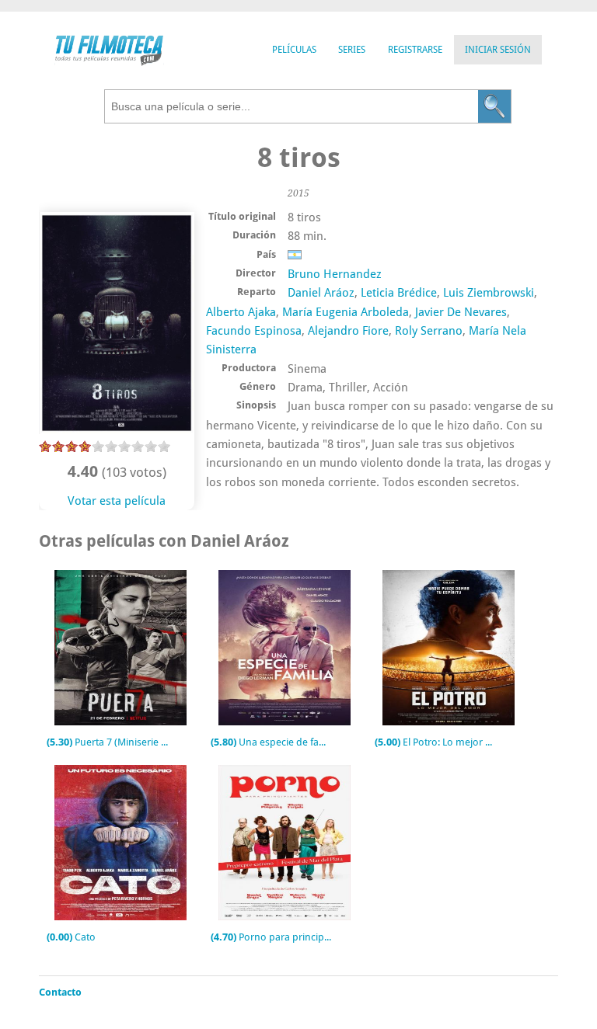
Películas (294, 49)
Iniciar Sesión (498, 49)
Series (351, 49)
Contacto (60, 992)
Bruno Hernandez (335, 274)
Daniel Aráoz (321, 293)
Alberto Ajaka (241, 312)
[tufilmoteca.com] (109, 61)
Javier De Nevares (461, 312)
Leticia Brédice (399, 293)
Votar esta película (117, 501)
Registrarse (415, 49)
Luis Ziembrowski (488, 293)
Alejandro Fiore (348, 331)
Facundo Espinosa (254, 331)
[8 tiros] (116, 430)
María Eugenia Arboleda (345, 312)
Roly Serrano (429, 331)
